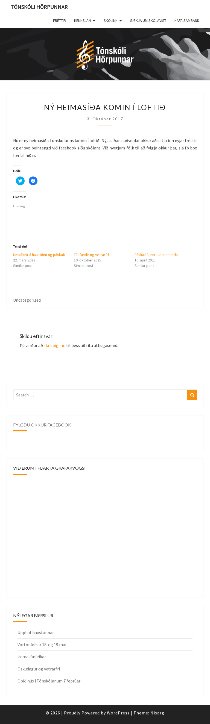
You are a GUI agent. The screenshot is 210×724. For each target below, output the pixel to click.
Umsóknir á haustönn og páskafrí (39, 254)
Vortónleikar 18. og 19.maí (42, 644)
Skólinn (111, 20)
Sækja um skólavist (148, 20)
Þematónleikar (32, 656)
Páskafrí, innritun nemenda (156, 254)
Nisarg (157, 713)
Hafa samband (186, 20)
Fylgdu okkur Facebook (42, 424)
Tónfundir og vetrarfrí (91, 254)
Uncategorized (27, 300)
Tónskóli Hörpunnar (39, 6)
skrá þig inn (54, 345)
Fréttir (59, 20)
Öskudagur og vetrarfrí (39, 669)
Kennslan (82, 20)
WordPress (118, 713)
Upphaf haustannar (36, 632)
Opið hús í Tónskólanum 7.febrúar (49, 681)
